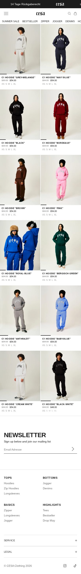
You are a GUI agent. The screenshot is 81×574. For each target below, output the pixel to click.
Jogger (47, 483)
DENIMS (70, 21)
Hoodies (9, 483)
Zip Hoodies (11, 488)
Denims (47, 488)
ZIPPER (45, 21)
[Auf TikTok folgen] (75, 566)
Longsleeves (12, 493)
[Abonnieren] (72, 449)
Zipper (8, 510)
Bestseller (49, 515)
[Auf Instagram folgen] (65, 566)
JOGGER (57, 21)
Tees (46, 510)
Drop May (49, 520)
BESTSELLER (30, 21)
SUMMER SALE (10, 21)
